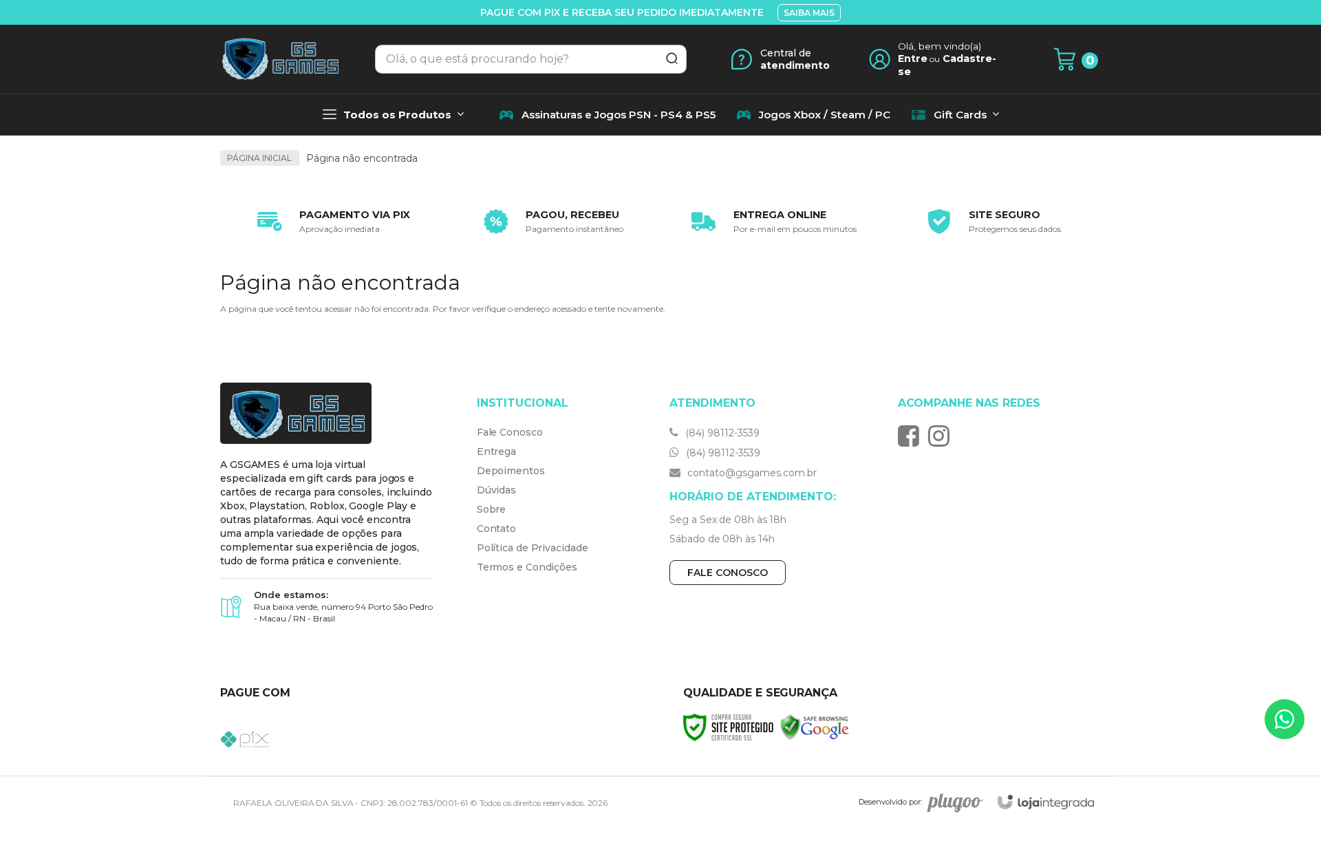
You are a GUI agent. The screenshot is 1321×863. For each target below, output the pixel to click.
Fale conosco (727, 572)
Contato (496, 528)
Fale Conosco (510, 432)
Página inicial (259, 158)
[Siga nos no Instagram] (942, 435)
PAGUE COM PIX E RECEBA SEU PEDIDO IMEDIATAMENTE (622, 12)
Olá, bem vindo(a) (940, 46)
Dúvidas (496, 490)
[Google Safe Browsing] (814, 726)
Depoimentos (511, 471)
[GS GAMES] (279, 59)
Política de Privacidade (532, 548)
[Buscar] (667, 59)
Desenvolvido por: (890, 802)
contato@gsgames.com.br (751, 473)
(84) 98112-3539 (721, 433)
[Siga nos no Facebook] (912, 435)
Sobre (491, 509)
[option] (330, 221)
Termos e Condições (527, 567)
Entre (912, 58)
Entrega (496, 451)
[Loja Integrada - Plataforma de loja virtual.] (1046, 802)
